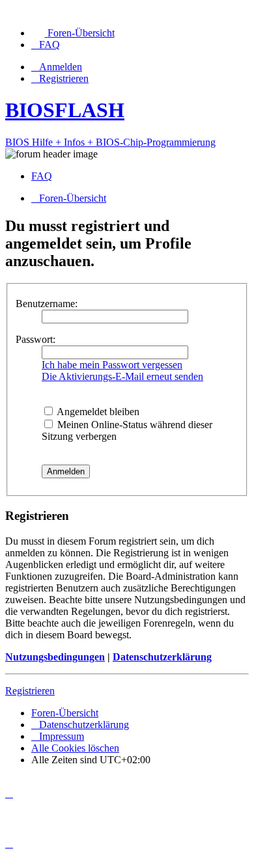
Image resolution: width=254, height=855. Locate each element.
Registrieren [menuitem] (64, 78)
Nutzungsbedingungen (55, 656)
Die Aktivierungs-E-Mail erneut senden (122, 376)
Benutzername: (47, 303)
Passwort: (35, 339)
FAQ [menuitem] (41, 176)
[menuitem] (73, 32)
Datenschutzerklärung (162, 656)
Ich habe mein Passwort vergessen (112, 364)
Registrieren (30, 690)
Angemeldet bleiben (97, 411)
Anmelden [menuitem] (60, 66)
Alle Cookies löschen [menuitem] (75, 747)
